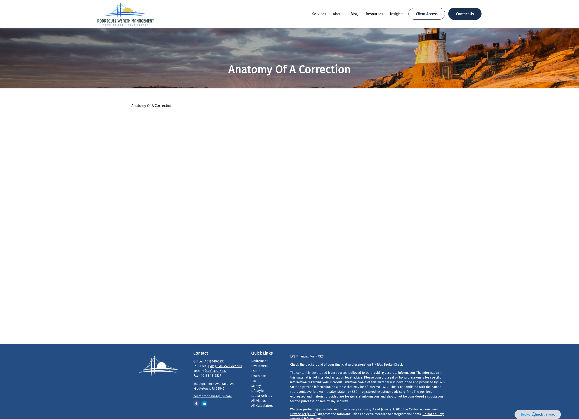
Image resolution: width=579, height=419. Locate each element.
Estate (255, 371)
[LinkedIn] (204, 403)
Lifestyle (257, 391)
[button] (319, 14)
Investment (259, 366)
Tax (253, 381)
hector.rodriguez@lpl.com (212, 396)
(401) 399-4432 (216, 371)
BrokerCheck (393, 365)
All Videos (258, 401)
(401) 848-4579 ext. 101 (225, 366)
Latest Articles (261, 396)
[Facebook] (196, 403)
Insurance (258, 376)
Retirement (259, 361)
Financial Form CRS (310, 356)
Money (256, 386)
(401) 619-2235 (214, 361)
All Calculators (262, 406)
